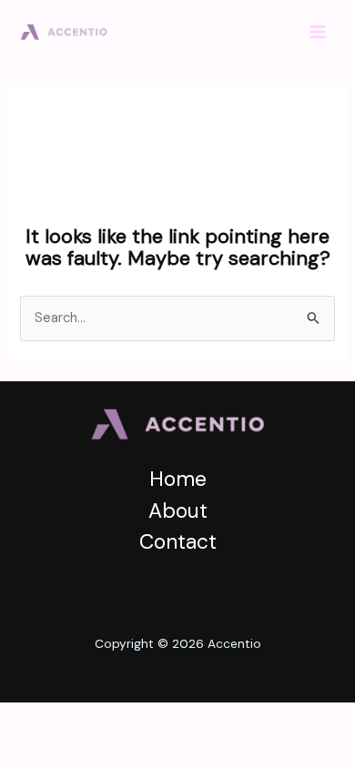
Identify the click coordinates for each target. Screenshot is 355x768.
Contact (178, 541)
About (178, 510)
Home (178, 478)
